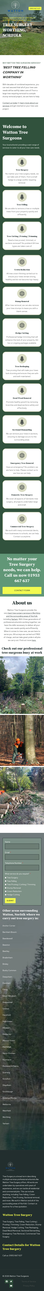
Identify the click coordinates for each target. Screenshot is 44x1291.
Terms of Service (29, 1281)
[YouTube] (11, 1286)
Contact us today (10, 103)
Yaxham (14, 619)
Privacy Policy (29, 1285)
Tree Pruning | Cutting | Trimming (21, 884)
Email (8, 852)
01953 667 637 (35, 8)
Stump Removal (14, 888)
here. (34, 640)
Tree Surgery (12, 877)
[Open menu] (39, 22)
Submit (10, 900)
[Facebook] (7, 1281)
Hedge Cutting (13, 894)
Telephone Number (14, 863)
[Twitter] (11, 1281)
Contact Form (22, 590)
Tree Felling (12, 881)
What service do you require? (18, 874)
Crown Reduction (14, 891)
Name (7, 842)
